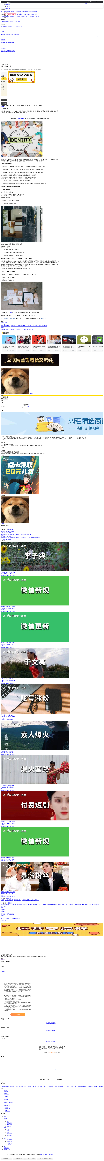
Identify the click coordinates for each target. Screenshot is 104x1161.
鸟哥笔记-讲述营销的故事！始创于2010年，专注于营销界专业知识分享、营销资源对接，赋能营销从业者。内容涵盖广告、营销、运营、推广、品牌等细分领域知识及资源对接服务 (52, 1086)
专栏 (5, 1146)
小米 (23, 900)
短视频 (32, 14)
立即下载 (3, 959)
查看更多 (10, 529)
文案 (21, 14)
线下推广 (36, 16)
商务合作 (7, 1111)
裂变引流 (13, 16)
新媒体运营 (10, 14)
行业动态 (3, 26)
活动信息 (15, 26)
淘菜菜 (2, 900)
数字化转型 (10, 900)
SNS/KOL (32, 16)
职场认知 (7, 26)
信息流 (8, 1132)
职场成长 (9, 1143)
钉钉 (6, 900)
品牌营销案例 (4, 21)
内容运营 (24, 11)
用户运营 (3, 11)
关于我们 (6, 1091)
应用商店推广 (8, 16)
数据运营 (15, 11)
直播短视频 (34, 11)
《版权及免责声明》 (9, 1102)
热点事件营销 (16, 21)
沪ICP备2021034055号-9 (46, 1154)
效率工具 (11, 26)
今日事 (5, 1118)
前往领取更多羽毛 (51, 1023)
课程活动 (9, 1141)
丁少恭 (32, 393)
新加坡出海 (7, 8)
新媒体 (8, 1121)
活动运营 (25, 14)
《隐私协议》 (7, 1108)
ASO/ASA (27, 16)
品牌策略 (9, 1135)
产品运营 (7, 11)
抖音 (36, 14)
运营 (14, 14)
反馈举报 (6, 1096)
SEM (8, 1130)
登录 (86, 3)
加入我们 (6, 1094)
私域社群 (11, 11)
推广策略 (3, 16)
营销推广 (9, 1133)
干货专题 (9, 1144)
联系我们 (6, 1099)
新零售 (37, 900)
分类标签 (6, 1148)
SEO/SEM (23, 16)
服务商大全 (7, 1149)
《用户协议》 (7, 1105)
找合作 (8, 6)
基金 (25, 900)
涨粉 (29, 14)
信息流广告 (18, 16)
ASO (8, 1129)
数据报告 (20, 26)
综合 (5, 1138)
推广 (5, 1128)
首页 (1, 69)
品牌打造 (16, 900)
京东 (20, 900)
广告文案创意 (10, 21)
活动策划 (20, 11)
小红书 (18, 14)
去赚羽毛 (3, 971)
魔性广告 (29, 900)
